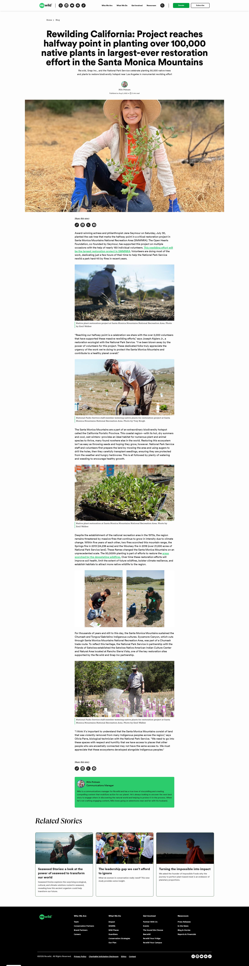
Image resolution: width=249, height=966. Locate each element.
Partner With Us (150, 922)
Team (76, 922)
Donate (181, 5)
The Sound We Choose (153, 930)
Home (49, 20)
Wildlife (112, 926)
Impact (112, 922)
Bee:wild (147, 934)
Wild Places (114, 930)
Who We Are (107, 5)
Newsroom (151, 5)
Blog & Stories (184, 930)
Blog (58, 20)
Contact (132, 956)
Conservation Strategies (119, 938)
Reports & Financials (187, 934)
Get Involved (137, 5)
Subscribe (200, 5)
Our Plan (112, 942)
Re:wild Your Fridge (151, 938)
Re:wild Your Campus (152, 942)
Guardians (113, 934)
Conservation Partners (84, 926)
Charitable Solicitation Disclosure (103, 956)
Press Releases (184, 922)
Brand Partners (80, 930)
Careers (77, 934)
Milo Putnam (124, 90)
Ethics (123, 956)
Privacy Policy (80, 956)
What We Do (122, 5)
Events (146, 926)
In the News (183, 926)
